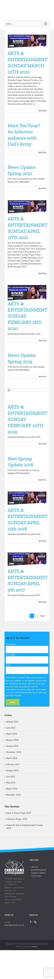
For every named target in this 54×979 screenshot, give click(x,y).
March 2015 (11, 788)
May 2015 (10, 782)
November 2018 (13, 752)
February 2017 (13, 764)
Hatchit (35, 946)
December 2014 (13, 794)
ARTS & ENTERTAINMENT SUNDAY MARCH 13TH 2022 (39, 871)
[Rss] (35, 922)
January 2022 (12, 721)
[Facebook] (30, 922)
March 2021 (11, 733)
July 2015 (10, 776)
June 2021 (11, 727)
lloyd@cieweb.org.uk (14, 925)
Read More (42, 110)
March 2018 (11, 758)
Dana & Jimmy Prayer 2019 (18, 813)
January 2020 (12, 740)
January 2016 (12, 770)
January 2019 (12, 746)
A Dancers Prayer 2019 (16, 819)
